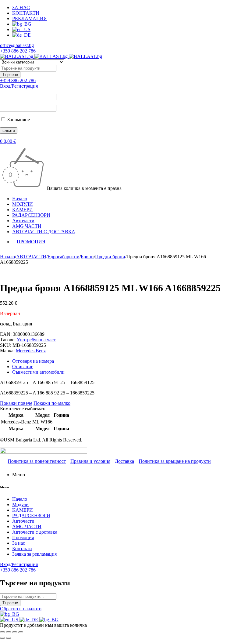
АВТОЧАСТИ (31, 256)
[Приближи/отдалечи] (2, 632)
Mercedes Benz (31, 350)
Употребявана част (36, 339)
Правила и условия (90, 461)
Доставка (124, 461)
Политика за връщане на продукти (175, 461)
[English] (10, 619)
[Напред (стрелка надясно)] (8, 638)
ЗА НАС (21, 7)
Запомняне (18, 119)
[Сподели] (14, 632)
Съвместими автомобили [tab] (38, 372)
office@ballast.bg (17, 45)
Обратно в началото (20, 608)
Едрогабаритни (64, 256)
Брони (87, 256)
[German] (29, 619)
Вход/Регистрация (19, 86)
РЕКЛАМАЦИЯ (29, 18)
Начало (7, 256)
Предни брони (110, 256)
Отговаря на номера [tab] (33, 361)
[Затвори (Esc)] (20, 632)
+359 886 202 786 (18, 50)
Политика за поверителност (37, 461)
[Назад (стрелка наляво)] (2, 638)
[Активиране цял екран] (8, 632)
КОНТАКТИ (25, 13)
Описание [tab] (22, 366)
